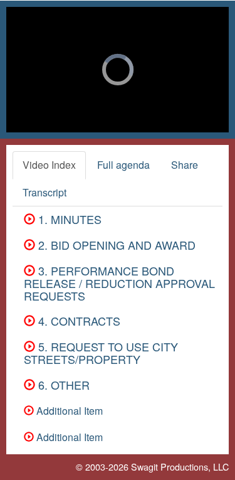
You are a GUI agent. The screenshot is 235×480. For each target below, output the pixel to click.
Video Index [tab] (49, 164)
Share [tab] (184, 164)
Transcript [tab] (44, 192)
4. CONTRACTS (77, 320)
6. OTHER (62, 384)
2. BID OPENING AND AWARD (115, 245)
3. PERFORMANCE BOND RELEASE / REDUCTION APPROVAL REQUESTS (119, 283)
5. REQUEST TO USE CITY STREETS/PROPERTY (101, 352)
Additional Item (68, 410)
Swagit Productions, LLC (180, 466)
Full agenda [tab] (123, 164)
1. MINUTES (68, 219)
